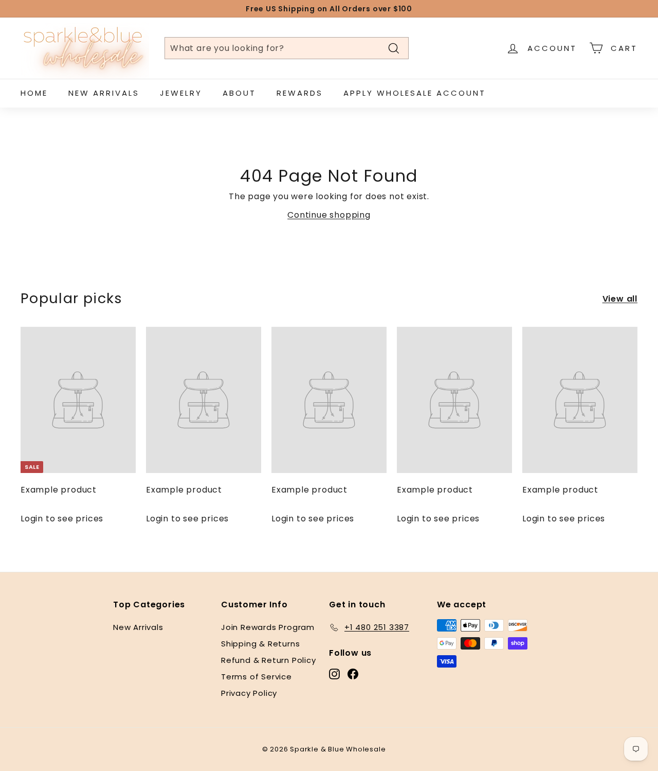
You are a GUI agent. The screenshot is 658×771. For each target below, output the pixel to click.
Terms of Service (256, 676)
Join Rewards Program (268, 627)
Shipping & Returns (260, 643)
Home (34, 92)
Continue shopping (329, 215)
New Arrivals (103, 92)
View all (619, 299)
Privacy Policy (249, 693)
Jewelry (181, 92)
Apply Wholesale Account (414, 92)
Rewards (300, 92)
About (239, 92)
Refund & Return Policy (268, 660)
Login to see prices (62, 518)
